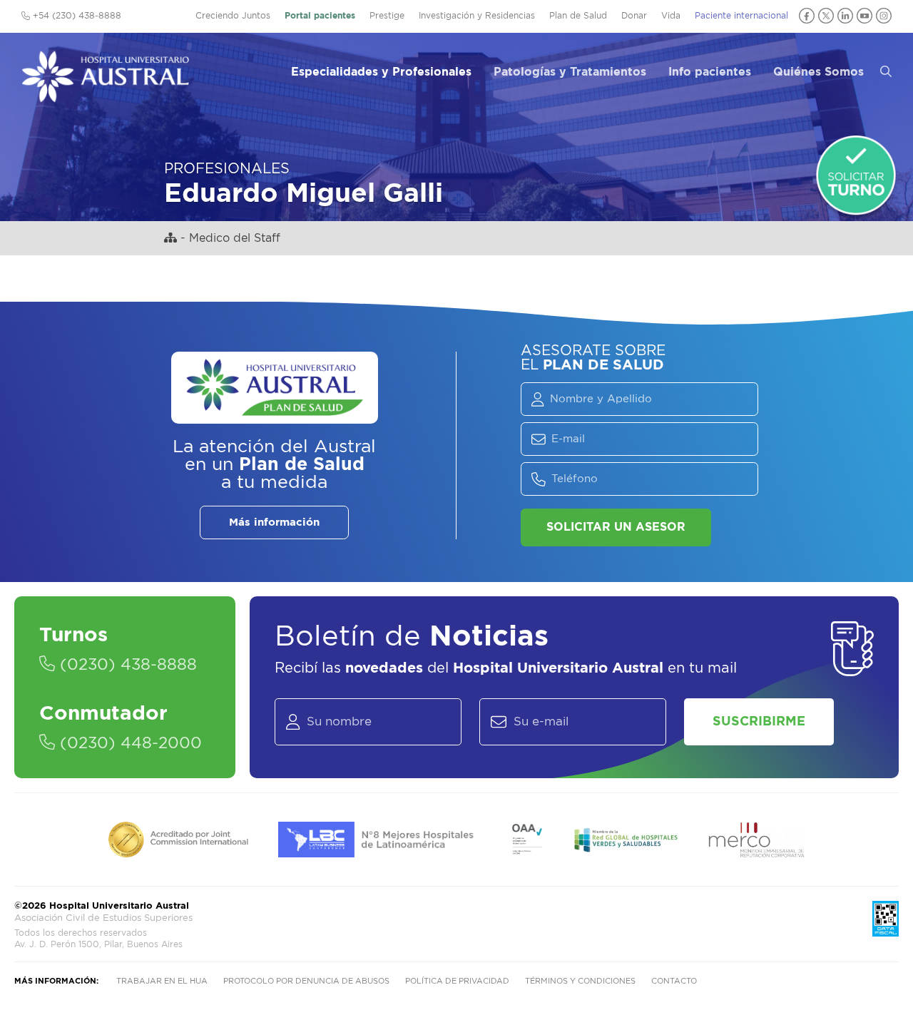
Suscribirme (759, 721)
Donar (634, 15)
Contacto (674, 981)
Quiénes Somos (818, 72)
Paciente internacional (741, 15)
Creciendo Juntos (232, 15)
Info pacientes (709, 72)
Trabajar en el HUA (162, 981)
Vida (670, 15)
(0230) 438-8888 (126, 665)
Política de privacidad (457, 981)
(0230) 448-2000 (128, 743)
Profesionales (227, 169)
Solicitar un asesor (615, 527)
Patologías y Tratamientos (570, 72)
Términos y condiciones (580, 981)
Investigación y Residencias (477, 15)
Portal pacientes (320, 15)
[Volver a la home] (105, 95)
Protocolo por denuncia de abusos (306, 981)
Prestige (386, 15)
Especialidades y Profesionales (381, 72)
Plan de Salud (578, 15)
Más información (274, 522)
